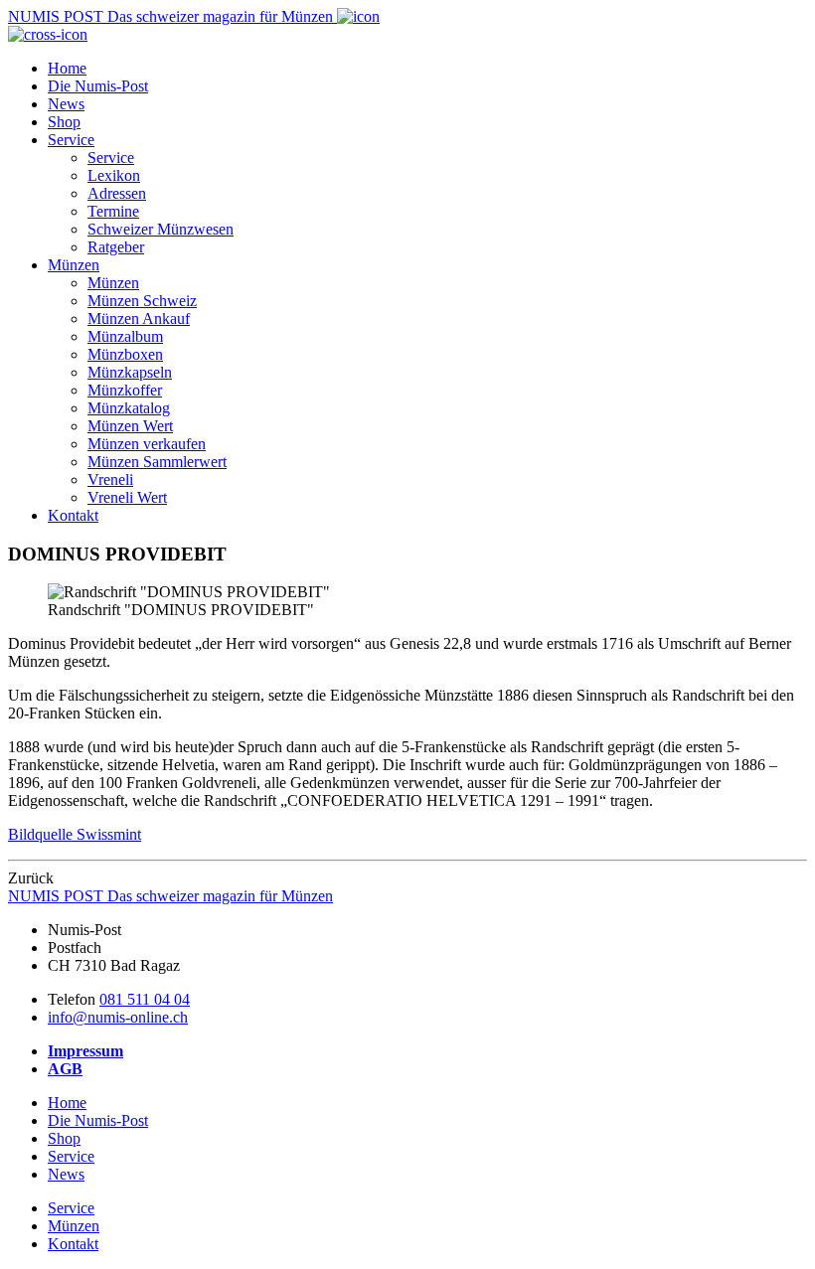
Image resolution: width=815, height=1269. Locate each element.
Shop (64, 121)
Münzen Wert (130, 425)
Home (67, 68)
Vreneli (110, 479)
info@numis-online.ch (118, 1017)
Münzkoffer (124, 390)
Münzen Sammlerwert (157, 461)
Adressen (116, 193)
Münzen (73, 264)
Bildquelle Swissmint (74, 834)
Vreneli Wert (127, 497)
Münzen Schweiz (142, 300)
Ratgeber (115, 246)
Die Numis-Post (98, 86)
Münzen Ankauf (138, 318)
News (66, 103)
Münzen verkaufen (146, 443)
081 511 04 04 (144, 999)
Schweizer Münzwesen (160, 229)
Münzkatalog (128, 407)
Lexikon (113, 175)
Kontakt (73, 515)
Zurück (31, 878)
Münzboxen (125, 354)
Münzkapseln (129, 372)
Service (71, 139)
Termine (113, 211)
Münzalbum (125, 336)
